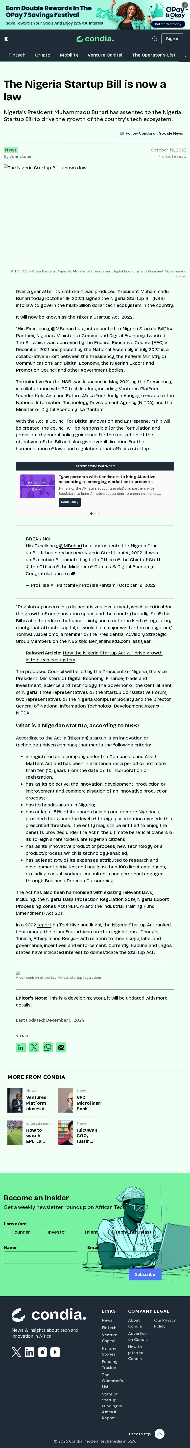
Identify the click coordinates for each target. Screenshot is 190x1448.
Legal (162, 1311)
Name (10, 1247)
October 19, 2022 (137, 585)
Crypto (42, 55)
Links (109, 1311)
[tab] (91, 513)
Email (93, 1247)
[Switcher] (6, 39)
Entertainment (38, 1123)
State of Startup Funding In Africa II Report (112, 1405)
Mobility (69, 55)
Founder (20, 1232)
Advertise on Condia (138, 1336)
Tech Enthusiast (133, 1232)
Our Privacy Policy (165, 1323)
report (44, 925)
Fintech (16, 55)
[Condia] (95, 38)
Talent (91, 1232)
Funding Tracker (110, 1364)
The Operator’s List (154, 55)
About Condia (135, 1323)
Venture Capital (105, 55)
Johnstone (20, 156)
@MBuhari (70, 546)
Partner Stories (109, 1351)
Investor (57, 1232)
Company (140, 1311)
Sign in (173, 38)
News (11, 150)
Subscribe (145, 1274)
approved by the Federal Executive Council (104, 342)
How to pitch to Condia (135, 1352)
